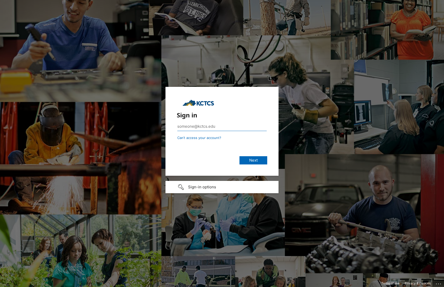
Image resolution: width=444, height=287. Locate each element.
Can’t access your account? (199, 138)
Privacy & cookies (418, 283)
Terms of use (390, 283)
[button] (222, 187)
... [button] (439, 282)
